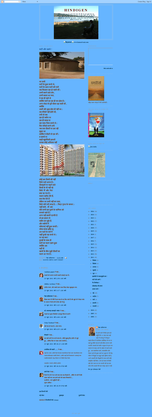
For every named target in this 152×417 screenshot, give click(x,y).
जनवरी (95, 306)
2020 (92, 228)
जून (94, 273)
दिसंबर (95, 260)
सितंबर (95, 263)
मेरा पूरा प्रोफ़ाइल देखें (94, 369)
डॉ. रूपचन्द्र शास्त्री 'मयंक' (52, 310)
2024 (92, 214)
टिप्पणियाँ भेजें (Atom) (52, 400)
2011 (92, 257)
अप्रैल (95, 296)
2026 (92, 211)
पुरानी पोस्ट (82, 395)
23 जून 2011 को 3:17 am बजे (55, 290)
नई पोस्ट (41, 395)
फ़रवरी (95, 303)
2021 (92, 224)
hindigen (76, 10)
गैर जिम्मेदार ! (96, 282)
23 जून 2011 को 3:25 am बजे (55, 305)
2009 (92, 313)
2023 (92, 218)
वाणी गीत (46, 371)
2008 (92, 317)
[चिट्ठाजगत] (68, 42)
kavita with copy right (53, 260)
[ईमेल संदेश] (66, 258)
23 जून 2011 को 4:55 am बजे (55, 329)
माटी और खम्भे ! (96, 279)
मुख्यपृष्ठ (61, 395)
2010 (92, 310)
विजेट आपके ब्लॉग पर (108, 68)
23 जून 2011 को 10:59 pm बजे (55, 386)
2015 (92, 244)
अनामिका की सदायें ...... (51, 349)
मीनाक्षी (46, 335)
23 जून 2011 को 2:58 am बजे (55, 278)
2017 (92, 237)
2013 (92, 251)
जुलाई (94, 270)
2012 (92, 254)
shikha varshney (49, 284)
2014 (92, 247)
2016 (92, 241)
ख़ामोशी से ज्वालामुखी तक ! (99, 276)
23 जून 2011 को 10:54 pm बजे (55, 366)
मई (94, 293)
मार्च (94, 299)
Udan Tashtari (49, 323)
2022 (92, 221)
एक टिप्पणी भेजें (43, 391)
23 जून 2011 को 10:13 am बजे (55, 344)
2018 (92, 234)
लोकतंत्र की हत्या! (97, 286)
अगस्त (95, 267)
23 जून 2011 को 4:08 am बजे (55, 317)
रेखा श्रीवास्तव (48, 296)
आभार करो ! (95, 289)
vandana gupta (49, 272)
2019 (92, 231)
